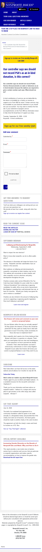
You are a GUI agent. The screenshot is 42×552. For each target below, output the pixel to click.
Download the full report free (13, 457)
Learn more (21, 354)
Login (5, 232)
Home (6, 12)
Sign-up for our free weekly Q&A (19, 126)
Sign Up (14, 232)
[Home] (21, 5)
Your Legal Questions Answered (16, 16)
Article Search (26, 20)
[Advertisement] (21, 487)
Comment (6, 152)
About (14, 12)
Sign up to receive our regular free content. (16, 213)
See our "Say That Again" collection (14, 429)
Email (5, 144)
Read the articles (10, 228)
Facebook (35, 9)
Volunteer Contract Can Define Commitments (14, 34)
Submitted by (7, 136)
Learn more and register (21, 304)
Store (22, 24)
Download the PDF (10, 230)
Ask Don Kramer (10, 20)
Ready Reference (10, 24)
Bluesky (23, 9)
